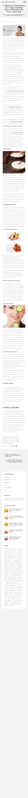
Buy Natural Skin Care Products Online (10, 441)
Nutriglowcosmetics (8, 593)
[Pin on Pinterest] (14, 446)
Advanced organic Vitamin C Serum (10, 436)
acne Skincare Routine (11, 550)
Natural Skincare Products (10, 590)
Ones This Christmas (17, 595)
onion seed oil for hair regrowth (11, 597)
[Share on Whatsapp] (16, 446)
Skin (23, 21)
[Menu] (24, 2)
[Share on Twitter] (11, 446)
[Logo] (11, 2)
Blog (8, 14)
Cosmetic (7, 479)
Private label (8, 487)
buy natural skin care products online (15, 90)
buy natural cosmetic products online (10, 440)
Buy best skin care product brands (12, 562)
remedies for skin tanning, (16, 121)
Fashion (7, 482)
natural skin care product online (13, 588)
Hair (6, 485)
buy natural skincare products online (12, 572)
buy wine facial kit (12, 578)
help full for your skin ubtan (12, 583)
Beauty (7, 477)
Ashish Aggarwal (7, 21)
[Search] (22, 499)
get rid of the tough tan (17, 132)
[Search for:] (12, 499)
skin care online (11, 599)
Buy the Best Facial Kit (16, 575)
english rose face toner (11, 582)
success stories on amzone (16, 604)
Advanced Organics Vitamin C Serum (10, 438)
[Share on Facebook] (9, 446)
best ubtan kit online (16, 560)
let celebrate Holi (12, 585)
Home (4, 14)
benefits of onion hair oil (13, 555)
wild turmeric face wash (14, 107)
